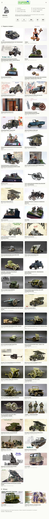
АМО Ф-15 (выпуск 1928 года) (31, 130)
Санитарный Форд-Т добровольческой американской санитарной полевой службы (10, 166)
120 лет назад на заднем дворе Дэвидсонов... (34, 165)
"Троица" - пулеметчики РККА (31, 414)
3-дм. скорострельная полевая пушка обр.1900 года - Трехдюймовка (35, 184)
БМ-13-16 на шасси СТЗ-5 (30, 147)
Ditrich (2, 43)
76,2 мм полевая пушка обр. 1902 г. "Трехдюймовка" (32, 380)
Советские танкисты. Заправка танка (33, 504)
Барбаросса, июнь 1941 (6, 449)
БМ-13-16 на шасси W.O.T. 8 (7, 201)
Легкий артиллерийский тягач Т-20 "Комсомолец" (12, 42)
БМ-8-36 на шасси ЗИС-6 (30, 308)
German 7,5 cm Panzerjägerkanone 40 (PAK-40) (11, 362)
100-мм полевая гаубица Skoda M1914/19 (10, 397)
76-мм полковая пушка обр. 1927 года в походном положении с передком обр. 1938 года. (35, 77)
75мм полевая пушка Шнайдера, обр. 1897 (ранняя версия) (12, 308)
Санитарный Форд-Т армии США (8, 130)
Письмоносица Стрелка (6, 77)
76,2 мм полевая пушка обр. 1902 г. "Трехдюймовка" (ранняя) (8, 415)
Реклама (3, 511)
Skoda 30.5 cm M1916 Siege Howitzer (9, 466)
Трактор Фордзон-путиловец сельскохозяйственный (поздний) (32, 113)
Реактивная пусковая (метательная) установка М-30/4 (11, 484)
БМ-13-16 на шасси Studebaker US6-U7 (33, 362)
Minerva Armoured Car (29, 236)
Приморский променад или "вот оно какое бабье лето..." (11, 148)
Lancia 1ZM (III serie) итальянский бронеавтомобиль (8, 237)
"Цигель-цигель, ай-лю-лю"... (7, 112)
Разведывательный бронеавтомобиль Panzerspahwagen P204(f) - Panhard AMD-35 (10, 59)
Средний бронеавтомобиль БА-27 (8, 95)
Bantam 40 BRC (28, 397)
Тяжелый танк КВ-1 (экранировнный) (9, 432)
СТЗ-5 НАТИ (27, 466)
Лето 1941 (27, 219)
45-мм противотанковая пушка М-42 (9, 344)
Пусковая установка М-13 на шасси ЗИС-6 (34, 432)
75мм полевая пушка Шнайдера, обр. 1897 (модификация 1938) (34, 290)
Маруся (26, 58)
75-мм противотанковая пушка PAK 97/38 (10, 254)
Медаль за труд (4, 183)
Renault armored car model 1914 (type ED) (33, 95)
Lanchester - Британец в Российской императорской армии (9, 272)
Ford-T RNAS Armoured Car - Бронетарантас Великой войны (34, 272)
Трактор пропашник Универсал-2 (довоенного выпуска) (34, 202)
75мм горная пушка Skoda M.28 (31, 254)
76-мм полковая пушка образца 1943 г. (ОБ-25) (11, 326)
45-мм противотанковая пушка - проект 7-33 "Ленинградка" (34, 345)
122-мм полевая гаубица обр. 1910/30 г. (9, 379)
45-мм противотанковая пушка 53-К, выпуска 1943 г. (36, 327)
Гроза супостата (4, 219)
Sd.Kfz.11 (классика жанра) (31, 449)
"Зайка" (26, 42)
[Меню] (2, 3)
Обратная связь (8, 511)
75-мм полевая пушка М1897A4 (8, 289)
